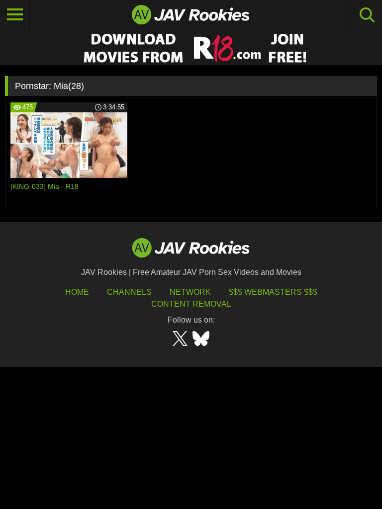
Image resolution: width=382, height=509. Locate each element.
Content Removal (191, 304)
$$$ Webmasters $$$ (273, 292)
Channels (129, 292)
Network (190, 292)
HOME (77, 292)
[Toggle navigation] (15, 15)
